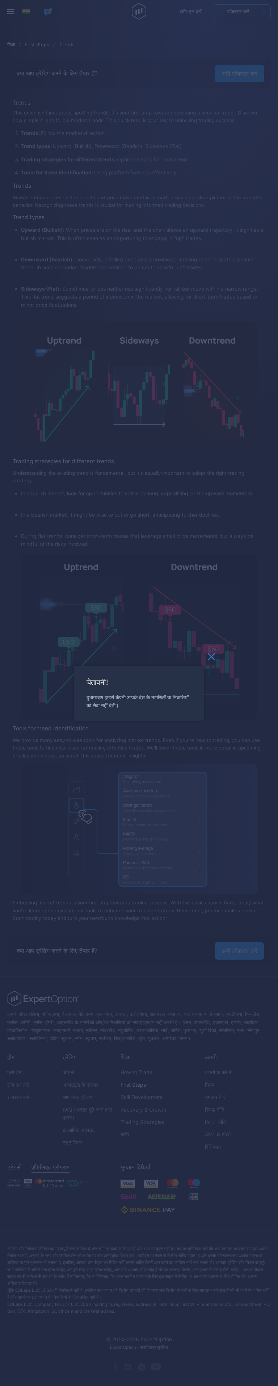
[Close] (211, 658)
